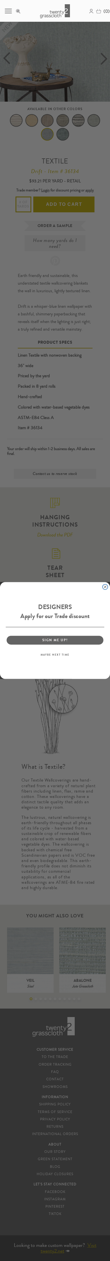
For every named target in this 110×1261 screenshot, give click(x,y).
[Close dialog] (105, 587)
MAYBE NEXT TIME (55, 655)
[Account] (91, 10)
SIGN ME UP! (55, 640)
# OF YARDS (23, 204)
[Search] (19, 11)
